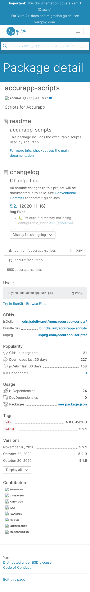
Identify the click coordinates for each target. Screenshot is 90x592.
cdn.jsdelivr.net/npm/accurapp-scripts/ (54, 321)
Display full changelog (29, 235)
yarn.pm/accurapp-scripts (35, 250)
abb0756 (65, 223)
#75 (52, 223)
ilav (12, 507)
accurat (15, 98)
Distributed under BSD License (27, 562)
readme (20, 121)
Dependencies (24, 391)
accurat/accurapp (29, 260)
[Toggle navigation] (78, 31)
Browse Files (36, 303)
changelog (24, 172)
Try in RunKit (13, 303)
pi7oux (14, 519)
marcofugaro (19, 532)
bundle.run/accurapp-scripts (63, 328)
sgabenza (16, 489)
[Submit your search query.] (5, 45)
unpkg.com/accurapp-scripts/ (62, 335)
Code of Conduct (17, 567)
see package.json (72, 404)
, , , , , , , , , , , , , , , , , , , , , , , (22, 391)
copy (79, 250)
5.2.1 (14, 206)
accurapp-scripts (28, 269)
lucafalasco (18, 526)
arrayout (16, 501)
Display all (14, 470)
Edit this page (14, 579)
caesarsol (17, 495)
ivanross (16, 513)
